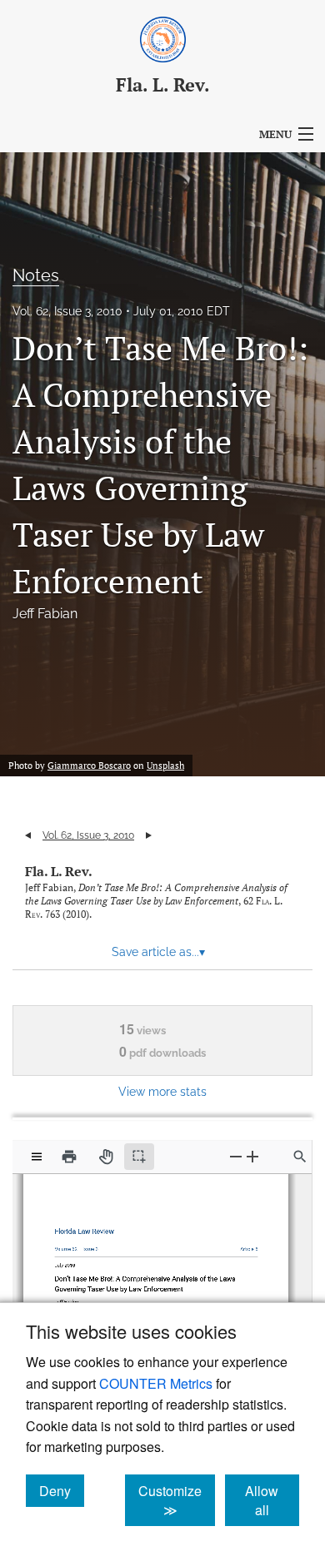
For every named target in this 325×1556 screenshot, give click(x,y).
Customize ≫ (176, 1500)
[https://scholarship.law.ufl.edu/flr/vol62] (70, 1244)
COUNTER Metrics (155, 1383)
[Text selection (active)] (139, 1156)
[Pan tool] (106, 1156)
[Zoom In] (252, 1156)
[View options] (36, 1156)
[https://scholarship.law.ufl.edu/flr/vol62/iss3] (92, 1245)
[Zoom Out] (236, 1156)
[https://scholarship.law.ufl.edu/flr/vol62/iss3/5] (244, 1244)
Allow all (272, 1500)
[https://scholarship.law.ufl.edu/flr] (87, 1227)
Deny (61, 1490)
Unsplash (165, 765)
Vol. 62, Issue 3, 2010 (67, 311)
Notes (35, 275)
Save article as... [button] (158, 952)
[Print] (69, 1156)
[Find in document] (300, 1156)
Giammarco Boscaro (89, 765)
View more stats (162, 1091)
